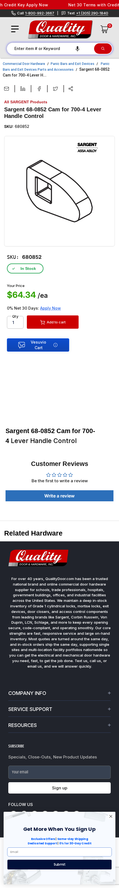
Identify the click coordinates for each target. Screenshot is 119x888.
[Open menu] (15, 29)
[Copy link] (70, 88)
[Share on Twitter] (55, 88)
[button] (77, 48)
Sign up (59, 787)
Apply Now (50, 308)
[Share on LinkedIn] (23, 88)
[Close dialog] (111, 816)
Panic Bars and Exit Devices (72, 64)
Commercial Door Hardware (24, 64)
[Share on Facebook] (39, 88)
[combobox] (50, 48)
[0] (104, 29)
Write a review (59, 496)
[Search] (103, 48)
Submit (59, 864)
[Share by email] (6, 88)
